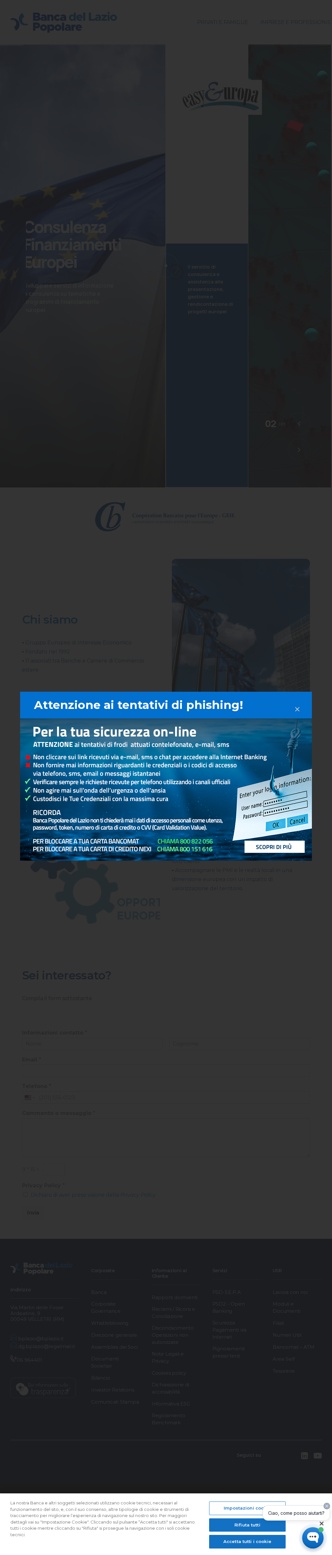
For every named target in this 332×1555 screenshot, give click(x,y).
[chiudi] (297, 704)
